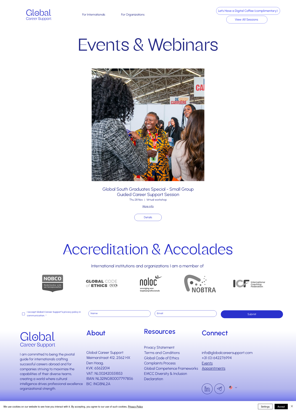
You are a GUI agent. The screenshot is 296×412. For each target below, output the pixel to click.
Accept (281, 406)
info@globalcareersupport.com (227, 352)
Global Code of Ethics (161, 358)
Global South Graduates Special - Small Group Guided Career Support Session (148, 192)
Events (207, 363)
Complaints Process (160, 363)
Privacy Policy (135, 406)
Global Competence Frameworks (171, 368)
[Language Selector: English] (232, 387)
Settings (265, 406)
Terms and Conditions (162, 352)
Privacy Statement (159, 347)
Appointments (213, 368)
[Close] (292, 406)
